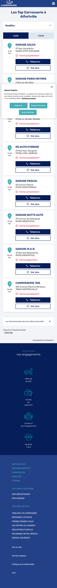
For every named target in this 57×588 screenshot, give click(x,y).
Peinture (16, 476)
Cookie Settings (28, 112)
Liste (15, 35)
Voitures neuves (21, 506)
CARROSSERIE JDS (28, 282)
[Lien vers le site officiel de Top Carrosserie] (8, 3)
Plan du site (17, 547)
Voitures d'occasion (22, 489)
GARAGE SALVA (26, 44)
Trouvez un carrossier (24, 513)
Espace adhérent (21, 538)
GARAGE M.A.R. (25, 248)
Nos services (19, 464)
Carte (41, 35)
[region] (28, 101)
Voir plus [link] (34, 68)
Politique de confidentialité (23, 564)
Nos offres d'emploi (22, 530)
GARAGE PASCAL (27, 180)
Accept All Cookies (38, 105)
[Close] (52, 87)
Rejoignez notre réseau (25, 534)
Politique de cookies (29, 98)
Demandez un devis (22, 517)
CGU (14, 573)
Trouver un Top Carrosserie (14, 330)
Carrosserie (18, 472)
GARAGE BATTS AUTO (29, 214)
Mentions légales (19, 556)
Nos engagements (21, 468)
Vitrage (16, 481)
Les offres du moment (23, 525)
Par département (21, 494)
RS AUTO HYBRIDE (27, 146)
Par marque (18, 498)
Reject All (18, 105)
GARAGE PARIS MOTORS (31, 78)
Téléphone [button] (35, 61)
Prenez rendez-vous (23, 521)
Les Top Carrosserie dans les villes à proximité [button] (24, 321)
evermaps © (48, 340)
